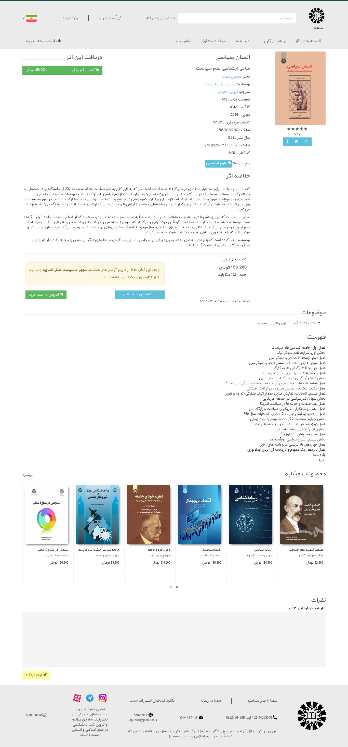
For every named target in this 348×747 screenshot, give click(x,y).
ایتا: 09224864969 (238, 718)
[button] (177, 587)
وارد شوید (70, 18)
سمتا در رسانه (210, 701)
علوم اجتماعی (217, 163)
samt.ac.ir (141, 715)
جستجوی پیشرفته (161, 18)
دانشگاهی (297, 323)
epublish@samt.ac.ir (143, 720)
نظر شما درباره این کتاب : (306, 608)
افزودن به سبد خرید (44, 294)
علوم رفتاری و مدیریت (272, 323)
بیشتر (28, 475)
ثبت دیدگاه (34, 675)
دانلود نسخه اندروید (41, 41)
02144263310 (263, 718)
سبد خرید (107, 18)
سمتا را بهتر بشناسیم (262, 701)
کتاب (311, 323)
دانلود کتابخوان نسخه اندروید (139, 295)
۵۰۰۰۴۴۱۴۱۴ (189, 718)
